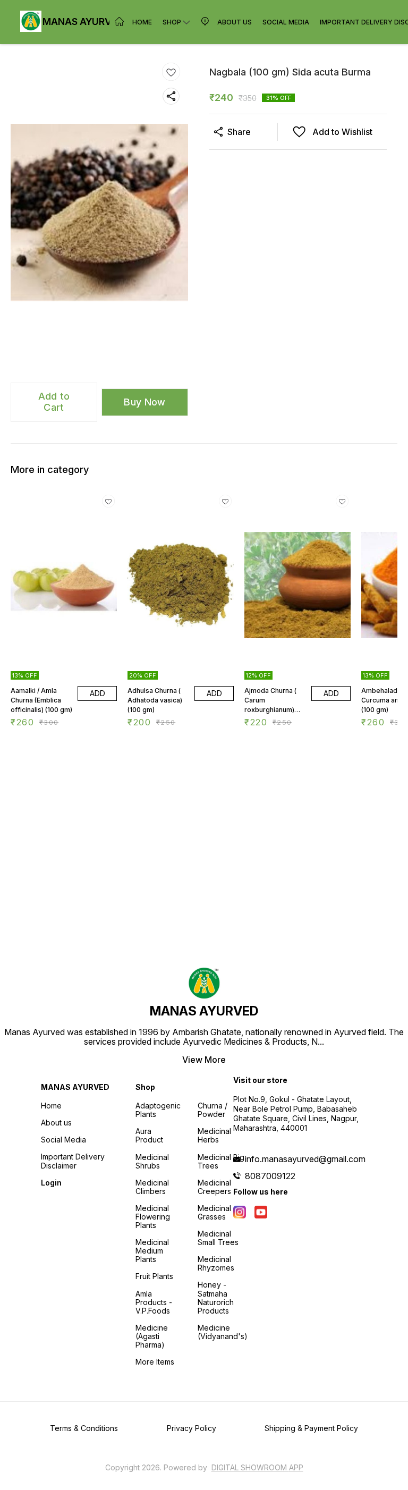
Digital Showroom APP (257, 1467)
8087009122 (270, 1176)
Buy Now (144, 402)
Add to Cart (54, 402)
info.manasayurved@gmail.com (305, 1159)
